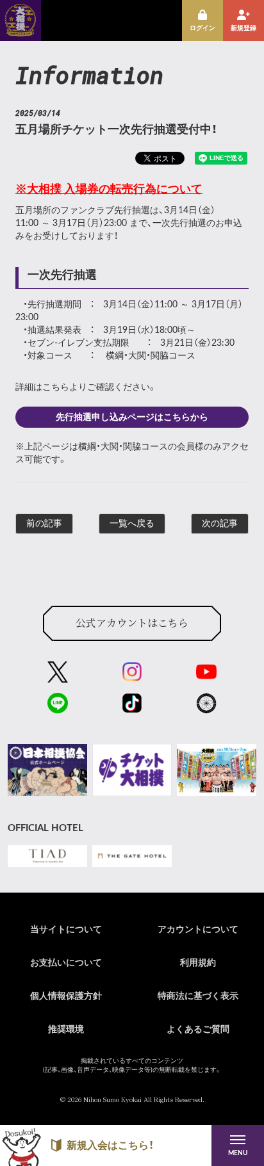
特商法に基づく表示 (198, 996)
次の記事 (220, 523)
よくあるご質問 (198, 1029)
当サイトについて (66, 929)
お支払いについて (66, 963)
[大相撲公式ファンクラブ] (20, 32)
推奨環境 (66, 1029)
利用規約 (198, 963)
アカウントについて (198, 929)
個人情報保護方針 (66, 996)
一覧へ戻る (132, 523)
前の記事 (44, 523)
